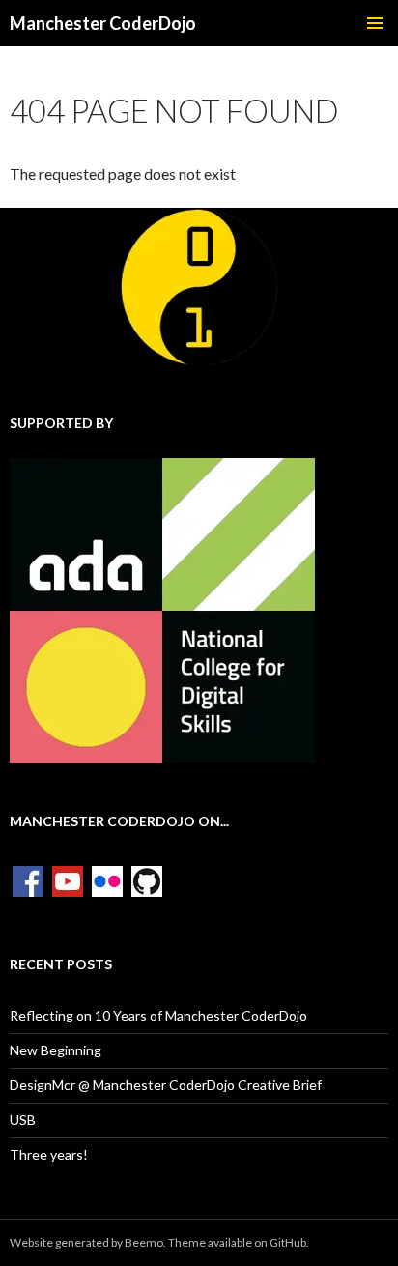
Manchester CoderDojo (103, 23)
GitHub (288, 1242)
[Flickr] (107, 880)
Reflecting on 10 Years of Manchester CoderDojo (158, 1015)
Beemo (144, 1242)
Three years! (49, 1154)
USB (23, 1119)
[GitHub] (146, 880)
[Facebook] (28, 880)
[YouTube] (67, 880)
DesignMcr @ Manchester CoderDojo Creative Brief (166, 1085)
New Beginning (55, 1050)
